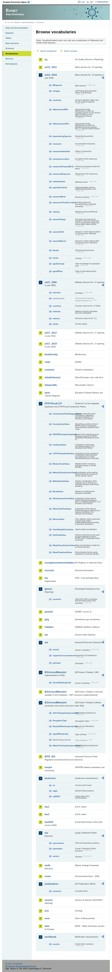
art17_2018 (51, 343)
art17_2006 (51, 282)
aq (46, 59)
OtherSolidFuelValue (62, 509)
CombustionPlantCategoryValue (64, 414)
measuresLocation (61, 159)
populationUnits (60, 187)
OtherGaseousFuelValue (63, 498)
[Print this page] (88, 2)
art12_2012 (51, 67)
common (49, 369)
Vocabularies (11, 53)
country (56, 944)
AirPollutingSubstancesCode (64, 713)
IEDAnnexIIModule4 (55, 702)
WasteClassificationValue (64, 545)
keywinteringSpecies (62, 136)
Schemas (9, 48)
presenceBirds (59, 197)
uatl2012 (56, 796)
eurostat (49, 570)
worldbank (50, 937)
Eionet (17, 22)
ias (46, 634)
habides (49, 627)
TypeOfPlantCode (60, 734)
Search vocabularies (48, 51)
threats (56, 250)
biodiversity (51, 354)
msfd (47, 865)
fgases (48, 589)
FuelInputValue (59, 445)
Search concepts (70, 51)
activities (57, 292)
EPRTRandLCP (53, 403)
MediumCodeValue (61, 464)
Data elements (12, 43)
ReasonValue (58, 519)
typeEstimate (58, 264)
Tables (8, 38)
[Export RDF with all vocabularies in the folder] (103, 78)
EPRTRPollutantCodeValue (64, 434)
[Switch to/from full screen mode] (92, 2)
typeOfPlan (58, 271)
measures (57, 144)
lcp (46, 833)
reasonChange (59, 219)
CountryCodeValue (61, 424)
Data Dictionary (27, 22)
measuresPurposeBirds (63, 166)
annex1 (56, 649)
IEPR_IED (50, 756)
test (47, 911)
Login (83, 2)
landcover (50, 778)
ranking (56, 212)
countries (57, 100)
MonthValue (58, 491)
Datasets (9, 33)
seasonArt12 (58, 232)
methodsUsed (59, 181)
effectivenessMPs (60, 109)
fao (46, 578)
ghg (47, 619)
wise (47, 926)
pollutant (57, 663)
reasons (56, 318)
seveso (49, 900)
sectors (56, 856)
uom (47, 918)
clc (54, 785)
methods (57, 311)
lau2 (47, 814)
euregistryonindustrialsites (59, 562)
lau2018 (49, 822)
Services (9, 58)
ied (46, 642)
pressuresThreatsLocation (64, 202)
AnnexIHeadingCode (62, 683)
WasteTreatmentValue (62, 552)
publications (51, 884)
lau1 (47, 807)
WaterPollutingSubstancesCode (64, 746)
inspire (48, 767)
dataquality (51, 385)
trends (55, 258)
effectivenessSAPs (61, 124)
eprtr (47, 392)
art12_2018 (51, 75)
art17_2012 (51, 333)
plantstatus (58, 849)
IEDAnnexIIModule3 (55, 692)
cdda (47, 362)
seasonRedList (59, 241)
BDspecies (57, 85)
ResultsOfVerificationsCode (64, 726)
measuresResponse (61, 174)
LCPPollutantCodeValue (63, 453)
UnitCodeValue (59, 535)
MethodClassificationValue (64, 473)
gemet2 (49, 612)
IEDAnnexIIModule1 (55, 672)
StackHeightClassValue (63, 529)
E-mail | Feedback (14, 963)
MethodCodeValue (61, 481)
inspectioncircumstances (64, 655)
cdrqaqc (56, 91)
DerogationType (60, 721)
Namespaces (11, 64)
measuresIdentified (61, 151)
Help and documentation (16, 28)
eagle (55, 791)
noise (48, 876)
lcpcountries (58, 843)
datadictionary (53, 377)
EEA (17, 2)
